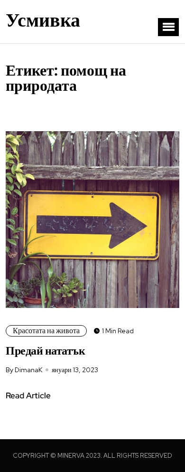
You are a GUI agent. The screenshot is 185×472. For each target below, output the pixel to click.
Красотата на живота (46, 331)
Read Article (28, 395)
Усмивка (43, 19)
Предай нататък (45, 350)
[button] (168, 27)
